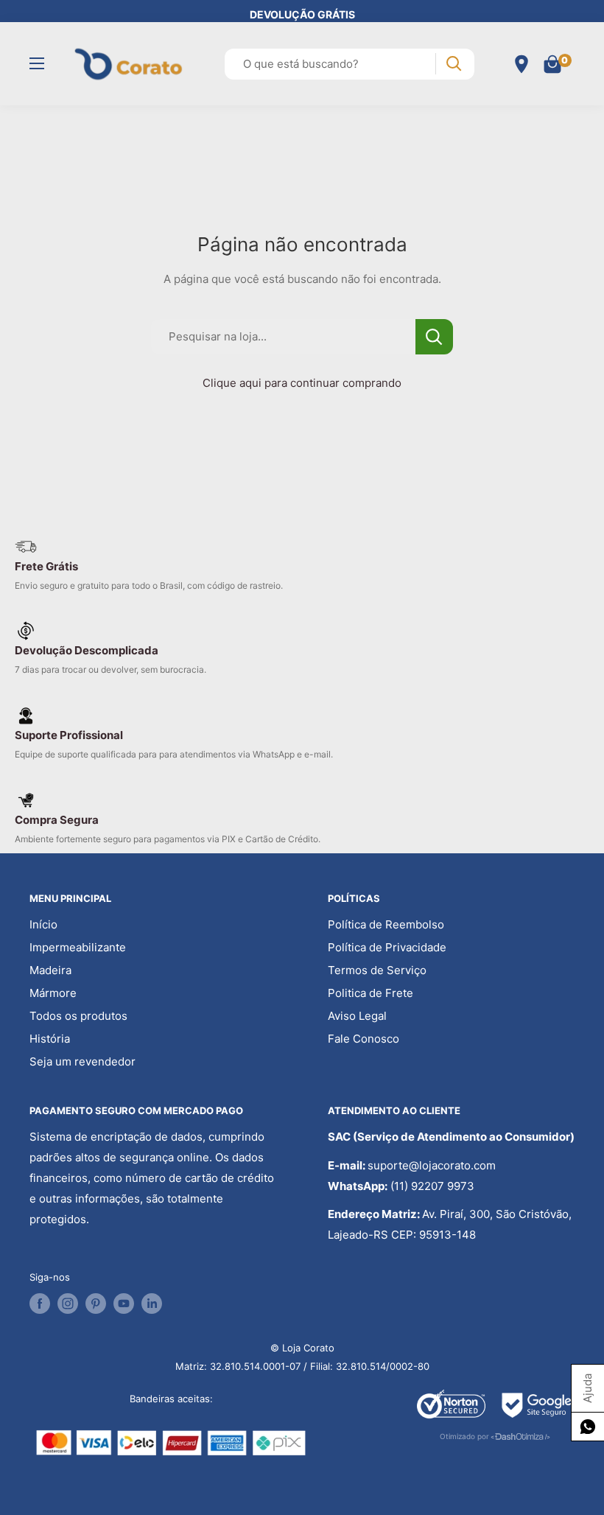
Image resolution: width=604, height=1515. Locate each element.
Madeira (50, 970)
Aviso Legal (357, 1016)
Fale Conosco (363, 1039)
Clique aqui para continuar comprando (302, 383)
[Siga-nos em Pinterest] (95, 1303)
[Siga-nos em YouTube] (123, 1303)
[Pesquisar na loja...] (434, 336)
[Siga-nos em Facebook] (39, 1303)
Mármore (53, 993)
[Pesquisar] (453, 63)
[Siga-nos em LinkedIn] (151, 1303)
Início (43, 924)
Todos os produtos (78, 1016)
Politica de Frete (370, 993)
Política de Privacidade (387, 947)
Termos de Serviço (377, 970)
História (49, 1039)
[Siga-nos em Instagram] (67, 1303)
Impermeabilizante (77, 947)
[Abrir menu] (36, 63)
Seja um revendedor (82, 1061)
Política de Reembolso (386, 924)
